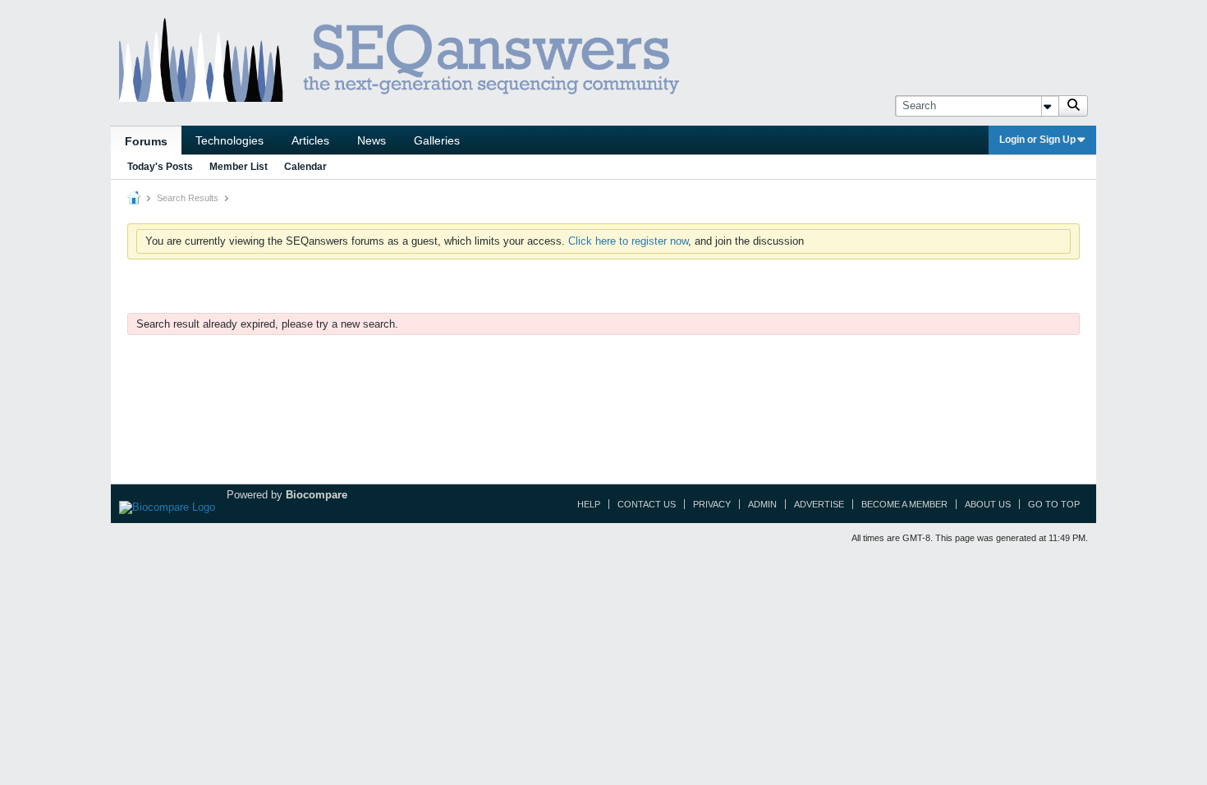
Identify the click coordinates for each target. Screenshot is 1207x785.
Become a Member (904, 504)
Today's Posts (160, 166)
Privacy (712, 504)
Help (588, 504)
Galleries (437, 140)
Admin (762, 504)
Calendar (305, 166)
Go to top (1054, 504)
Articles (310, 140)
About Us (988, 504)
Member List (238, 166)
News (371, 140)
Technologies (229, 140)
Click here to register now (628, 241)
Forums (146, 141)
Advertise (819, 504)
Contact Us (646, 504)
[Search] (1073, 106)
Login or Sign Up (1037, 139)
